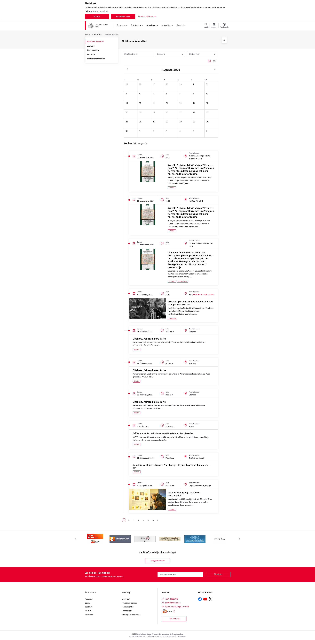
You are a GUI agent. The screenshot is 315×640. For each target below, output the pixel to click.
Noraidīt (97, 16)
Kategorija (161, 54)
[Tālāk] (239, 539)
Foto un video (93, 50)
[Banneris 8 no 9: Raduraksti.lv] (170, 539)
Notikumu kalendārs (95, 41)
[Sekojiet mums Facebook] (200, 599)
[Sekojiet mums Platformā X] (210, 599)
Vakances (89, 599)
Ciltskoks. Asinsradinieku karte (149, 338)
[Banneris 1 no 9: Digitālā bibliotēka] (219, 539)
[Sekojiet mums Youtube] (205, 599)
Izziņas (87, 603)
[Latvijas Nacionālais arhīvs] (99, 25)
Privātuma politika (129, 603)
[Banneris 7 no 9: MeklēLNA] (145, 539)
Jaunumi (90, 46)
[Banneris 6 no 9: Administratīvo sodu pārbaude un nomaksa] (120, 539)
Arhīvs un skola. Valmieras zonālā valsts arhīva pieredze (163, 433)
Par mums (89, 615)
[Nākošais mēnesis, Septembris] (214, 69)
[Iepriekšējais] (75, 539)
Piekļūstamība (127, 607)
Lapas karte (127, 611)
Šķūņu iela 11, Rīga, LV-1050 (177, 607)
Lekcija (136, 349)
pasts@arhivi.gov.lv (173, 603)
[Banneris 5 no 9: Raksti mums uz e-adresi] (95, 539)
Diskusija (173, 318)
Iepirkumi (88, 607)
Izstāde (172, 188)
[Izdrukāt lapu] (224, 40)
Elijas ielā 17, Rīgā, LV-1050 (203, 294)
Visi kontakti (174, 618)
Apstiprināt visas (123, 16)
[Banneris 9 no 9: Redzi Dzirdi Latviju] (194, 539)
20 (153, 520)
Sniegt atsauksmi (157, 560)
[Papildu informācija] (174, 611)
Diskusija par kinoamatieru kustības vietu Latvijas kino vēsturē (190, 303)
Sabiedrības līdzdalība (96, 59)
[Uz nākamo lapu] (157, 520)
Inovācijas (91, 54)
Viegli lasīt (126, 599)
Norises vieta (194, 54)
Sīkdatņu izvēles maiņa (131, 615)
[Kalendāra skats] (209, 61)
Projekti (88, 611)
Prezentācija (182, 281)
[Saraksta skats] (214, 61)
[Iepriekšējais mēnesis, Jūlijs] (127, 69)
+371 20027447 (171, 599)
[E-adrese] (167, 611)
